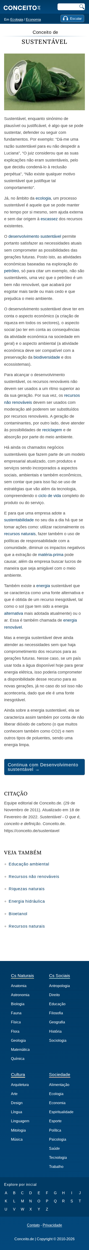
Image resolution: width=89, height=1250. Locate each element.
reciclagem (52, 430)
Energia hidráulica (27, 901)
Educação (57, 1004)
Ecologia (16, 19)
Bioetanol (18, 914)
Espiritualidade (61, 1112)
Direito (54, 995)
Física (16, 1022)
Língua (16, 1112)
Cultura (18, 1074)
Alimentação (59, 1085)
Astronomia (20, 995)
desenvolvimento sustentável (34, 236)
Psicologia (57, 1139)
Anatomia (18, 986)
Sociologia (57, 1040)
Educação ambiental (29, 864)
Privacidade (52, 1225)
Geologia (18, 1040)
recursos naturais (20, 534)
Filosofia (56, 1013)
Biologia (17, 1004)
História (55, 1031)
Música (17, 1139)
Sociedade (59, 1074)
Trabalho (56, 1167)
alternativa (13, 613)
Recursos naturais (27, 926)
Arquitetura (20, 1085)
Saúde (54, 1148)
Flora (15, 1031)
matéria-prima (50, 554)
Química (17, 1059)
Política (55, 1130)
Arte (14, 1094)
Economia (33, 19)
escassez (49, 219)
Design (17, 1103)
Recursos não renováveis (34, 876)
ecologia (43, 198)
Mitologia (18, 1130)
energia (43, 585)
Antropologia (59, 986)
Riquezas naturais (27, 889)
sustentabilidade (19, 520)
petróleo (11, 271)
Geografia (57, 1022)
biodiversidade (47, 357)
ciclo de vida (49, 495)
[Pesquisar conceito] (81, 7)
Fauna (16, 1013)
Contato (33, 1225)
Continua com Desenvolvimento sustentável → (43, 767)
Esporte (55, 1121)
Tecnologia (58, 1157)
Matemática (20, 1049)
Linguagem (20, 1121)
